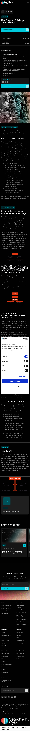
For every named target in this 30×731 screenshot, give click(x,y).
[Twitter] (5, 697)
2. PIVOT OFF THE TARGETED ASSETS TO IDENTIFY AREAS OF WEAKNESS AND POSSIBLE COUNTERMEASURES (15, 62)
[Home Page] (7, 3)
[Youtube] (2, 697)
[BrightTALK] (15, 697)
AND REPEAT (6, 75)
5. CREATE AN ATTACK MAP (9, 73)
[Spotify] (12, 697)
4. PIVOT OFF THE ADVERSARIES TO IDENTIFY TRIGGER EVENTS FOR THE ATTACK (14, 70)
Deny (15, 390)
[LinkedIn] (9, 697)
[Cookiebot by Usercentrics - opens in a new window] (22, 339)
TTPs (3, 329)
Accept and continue (15, 381)
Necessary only (15, 386)
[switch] (26, 361)
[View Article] (14, 542)
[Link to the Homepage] (15, 721)
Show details (22, 376)
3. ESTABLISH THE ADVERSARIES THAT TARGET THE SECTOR (15, 66)
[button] (28, 3)
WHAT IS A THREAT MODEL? (10, 54)
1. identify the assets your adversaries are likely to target (15, 57)
